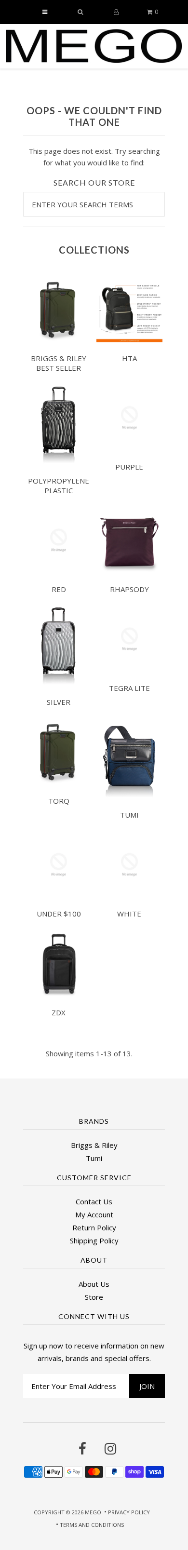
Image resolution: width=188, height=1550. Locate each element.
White (129, 913)
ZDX (59, 1012)
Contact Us (94, 1201)
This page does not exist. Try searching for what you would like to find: (94, 156)
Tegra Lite (129, 688)
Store (94, 1297)
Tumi (129, 815)
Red (59, 589)
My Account (94, 1214)
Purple (129, 467)
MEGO (93, 1512)
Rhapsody (129, 589)
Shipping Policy (94, 1240)
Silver (58, 702)
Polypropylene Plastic (58, 485)
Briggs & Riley (94, 1145)
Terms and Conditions (92, 1524)
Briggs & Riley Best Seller (58, 363)
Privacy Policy (129, 1512)
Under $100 (59, 913)
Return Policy (94, 1227)
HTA (129, 358)
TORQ (58, 801)
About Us (94, 1284)
